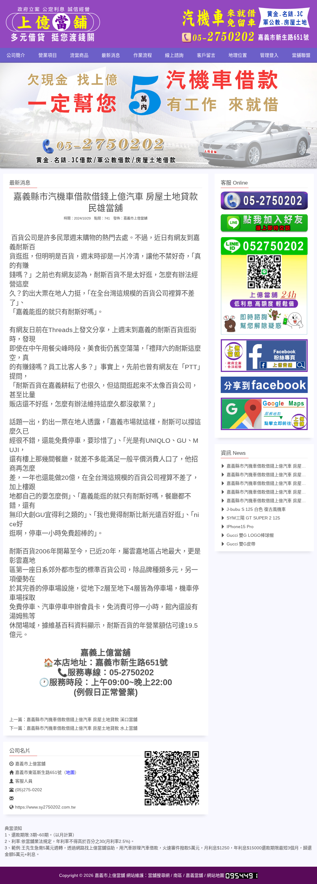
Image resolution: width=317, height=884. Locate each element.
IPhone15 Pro (240, 526)
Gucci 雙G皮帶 (241, 543)
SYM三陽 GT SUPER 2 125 (253, 517)
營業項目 (47, 55)
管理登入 (269, 55)
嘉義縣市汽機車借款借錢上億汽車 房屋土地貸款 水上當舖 (82, 728)
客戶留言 (206, 55)
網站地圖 (215, 875)
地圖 (70, 772)
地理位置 (237, 55)
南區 (177, 875)
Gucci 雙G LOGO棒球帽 (250, 535)
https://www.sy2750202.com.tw (45, 807)
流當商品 (79, 55)
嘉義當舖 (194, 875)
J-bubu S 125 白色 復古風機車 (256, 509)
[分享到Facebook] (264, 386)
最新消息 (111, 55)
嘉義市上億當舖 (135, 218)
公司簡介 (16, 55)
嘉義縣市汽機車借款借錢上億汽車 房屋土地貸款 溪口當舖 (82, 719)
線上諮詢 (174, 55)
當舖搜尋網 (159, 875)
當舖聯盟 (301, 55)
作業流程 (142, 55)
